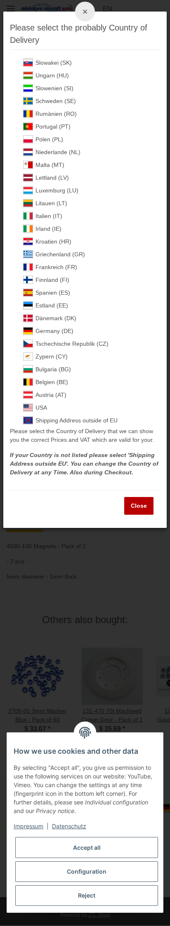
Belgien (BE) (51, 382)
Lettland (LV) (52, 177)
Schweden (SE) (55, 101)
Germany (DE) (54, 331)
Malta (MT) (49, 165)
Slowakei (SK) (53, 62)
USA (41, 407)
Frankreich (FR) (56, 267)
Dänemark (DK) (55, 318)
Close (139, 505)
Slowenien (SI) (54, 88)
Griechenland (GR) (60, 254)
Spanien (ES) (52, 292)
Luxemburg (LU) (56, 190)
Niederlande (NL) (57, 152)
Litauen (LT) (51, 203)
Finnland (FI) (52, 280)
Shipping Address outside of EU (76, 420)
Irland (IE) (48, 228)
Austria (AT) (50, 394)
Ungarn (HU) (52, 75)
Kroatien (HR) (53, 241)
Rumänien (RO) (56, 113)
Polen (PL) (49, 139)
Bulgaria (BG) (53, 369)
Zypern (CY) (51, 356)
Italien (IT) (48, 216)
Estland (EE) (51, 305)
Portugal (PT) (53, 126)
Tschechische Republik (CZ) (72, 343)
